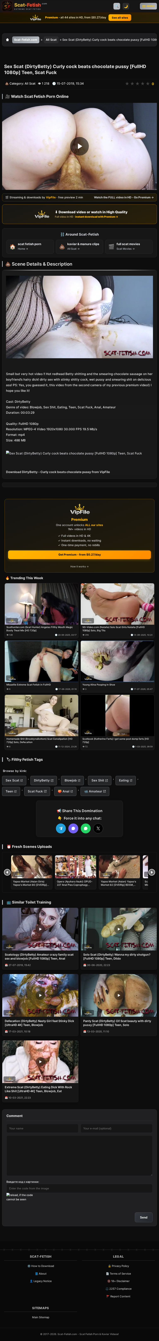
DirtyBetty (42, 780)
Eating (124, 780)
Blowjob (71, 780)
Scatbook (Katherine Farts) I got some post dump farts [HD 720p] (115, 741)
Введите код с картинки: (22, 1181)
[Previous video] (7, 872)
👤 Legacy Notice (41, 1281)
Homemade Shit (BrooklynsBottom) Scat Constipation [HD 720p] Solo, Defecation (39, 741)
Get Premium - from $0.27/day (79, 554)
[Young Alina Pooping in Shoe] (117, 661)
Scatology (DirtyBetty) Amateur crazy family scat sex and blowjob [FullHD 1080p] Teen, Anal (39, 956)
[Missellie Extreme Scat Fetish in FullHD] (41, 661)
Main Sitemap (40, 1317)
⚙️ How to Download (40, 1266)
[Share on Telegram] (61, 828)
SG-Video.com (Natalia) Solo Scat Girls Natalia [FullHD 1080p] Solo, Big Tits (113, 629)
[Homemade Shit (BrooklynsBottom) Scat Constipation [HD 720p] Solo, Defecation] (41, 715)
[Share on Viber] (73, 828)
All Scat (51, 39)
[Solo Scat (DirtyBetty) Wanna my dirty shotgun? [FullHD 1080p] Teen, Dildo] (119, 929)
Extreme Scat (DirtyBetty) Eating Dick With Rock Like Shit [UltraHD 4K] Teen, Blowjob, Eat (38, 1089)
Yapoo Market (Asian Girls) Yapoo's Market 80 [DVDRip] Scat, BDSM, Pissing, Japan (30, 885)
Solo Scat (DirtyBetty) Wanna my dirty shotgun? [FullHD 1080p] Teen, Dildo (117, 956)
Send (143, 1217)
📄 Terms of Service (118, 1273)
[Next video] (151, 872)
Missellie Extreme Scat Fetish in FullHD (28, 684)
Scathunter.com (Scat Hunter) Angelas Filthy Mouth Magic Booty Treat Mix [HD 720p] (39, 629)
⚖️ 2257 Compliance (118, 1288)
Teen (9, 791)
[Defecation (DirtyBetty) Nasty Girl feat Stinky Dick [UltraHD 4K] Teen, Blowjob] (40, 995)
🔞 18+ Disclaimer (118, 1281)
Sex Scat (12, 780)
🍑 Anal (63, 791)
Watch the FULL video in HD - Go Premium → (124, 197)
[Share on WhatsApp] (86, 828)
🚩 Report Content (118, 1296)
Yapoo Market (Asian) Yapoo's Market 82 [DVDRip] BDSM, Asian (118, 885)
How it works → (79, 566)
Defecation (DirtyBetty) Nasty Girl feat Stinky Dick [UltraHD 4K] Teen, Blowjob (39, 1023)
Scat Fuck (35, 791)
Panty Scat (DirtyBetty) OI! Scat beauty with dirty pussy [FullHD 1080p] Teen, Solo (117, 1023)
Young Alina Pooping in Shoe (98, 684)
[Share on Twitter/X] (98, 828)
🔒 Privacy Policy (118, 1266)
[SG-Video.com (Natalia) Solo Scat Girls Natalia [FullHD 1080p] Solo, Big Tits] (117, 604)
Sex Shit (98, 780)
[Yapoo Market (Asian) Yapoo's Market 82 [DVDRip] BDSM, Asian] (119, 866)
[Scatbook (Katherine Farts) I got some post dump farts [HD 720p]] (117, 715)
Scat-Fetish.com (25, 39)
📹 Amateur (93, 791)
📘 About (41, 1273)
